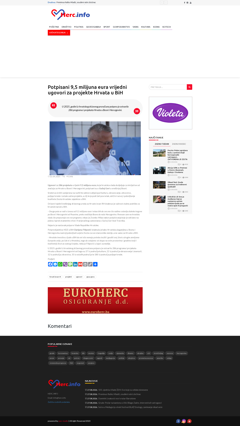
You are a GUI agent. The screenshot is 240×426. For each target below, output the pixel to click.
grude (52, 353)
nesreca (170, 353)
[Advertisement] (120, 56)
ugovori (79, 277)
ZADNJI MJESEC (179, 144)
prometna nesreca (146, 358)
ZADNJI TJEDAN (162, 144)
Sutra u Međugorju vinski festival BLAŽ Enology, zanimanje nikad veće (130, 407)
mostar (91, 353)
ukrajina (140, 353)
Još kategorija (57, 32)
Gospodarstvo (121, 27)
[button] (140, 124)
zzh (148, 353)
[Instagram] (187, 2)
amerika (160, 358)
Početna (54, 27)
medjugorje (110, 358)
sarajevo (91, 363)
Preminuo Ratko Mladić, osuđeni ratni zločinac (119, 394)
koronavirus (63, 353)
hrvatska (75, 353)
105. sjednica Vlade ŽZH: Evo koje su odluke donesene (123, 390)
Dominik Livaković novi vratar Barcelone (71, 2)
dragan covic (88, 358)
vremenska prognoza (58, 363)
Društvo (66, 27)
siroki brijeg (158, 353)
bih (83, 353)
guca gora (90, 277)
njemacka (120, 353)
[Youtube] (190, 2)
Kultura (145, 27)
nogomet (80, 363)
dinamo (130, 353)
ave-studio (63, 421)
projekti (68, 277)
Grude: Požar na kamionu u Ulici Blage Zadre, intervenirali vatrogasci (130, 402)
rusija (110, 353)
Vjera (135, 27)
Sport (106, 27)
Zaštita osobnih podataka (59, 402)
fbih (71, 363)
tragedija (101, 353)
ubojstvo (131, 358)
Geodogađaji (93, 27)
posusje (61, 358)
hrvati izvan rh (55, 277)
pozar (52, 358)
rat (69, 358)
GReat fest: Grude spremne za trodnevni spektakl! (177, 184)
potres (76, 358)
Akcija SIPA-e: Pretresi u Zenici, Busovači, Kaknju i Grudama (177, 170)
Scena (156, 27)
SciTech (166, 27)
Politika (78, 27)
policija (121, 358)
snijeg (169, 358)
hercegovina (181, 353)
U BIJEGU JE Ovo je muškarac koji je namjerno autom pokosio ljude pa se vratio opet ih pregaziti (178, 201)
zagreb (99, 358)
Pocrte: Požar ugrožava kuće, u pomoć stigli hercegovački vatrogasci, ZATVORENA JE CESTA (178, 154)
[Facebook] (184, 2)
